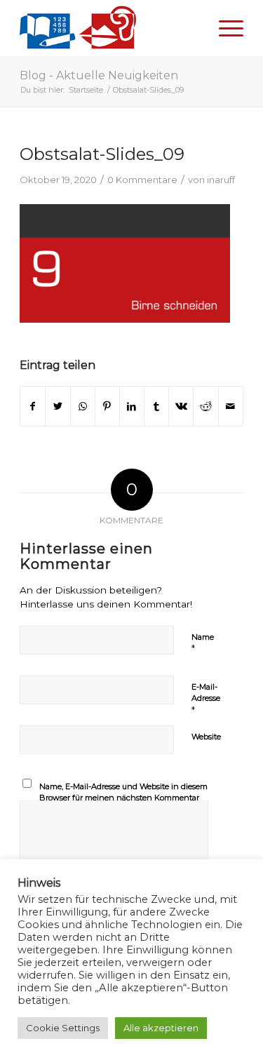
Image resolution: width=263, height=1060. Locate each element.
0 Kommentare (142, 179)
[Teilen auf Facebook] (32, 406)
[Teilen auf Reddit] (205, 406)
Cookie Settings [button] (63, 1027)
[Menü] (224, 28)
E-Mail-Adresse (205, 699)
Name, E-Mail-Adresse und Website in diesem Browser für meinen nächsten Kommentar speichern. (123, 797)
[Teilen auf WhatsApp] (83, 406)
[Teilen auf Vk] (181, 406)
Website (206, 737)
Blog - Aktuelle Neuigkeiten (99, 75)
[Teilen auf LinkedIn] (132, 406)
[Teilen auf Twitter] (57, 406)
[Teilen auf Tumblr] (156, 406)
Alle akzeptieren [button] (160, 1027)
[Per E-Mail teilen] (231, 406)
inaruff (221, 179)
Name (202, 643)
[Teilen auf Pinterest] (107, 406)
